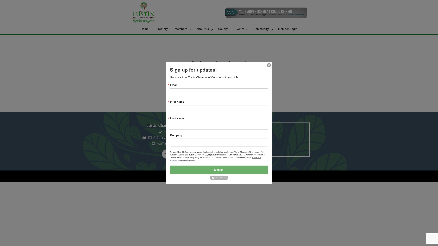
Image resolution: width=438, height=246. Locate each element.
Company (176, 135)
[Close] (269, 65)
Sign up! (219, 170)
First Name (177, 101)
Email (173, 85)
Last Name (177, 118)
